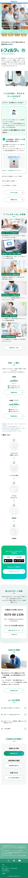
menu (1, 1)
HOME (3, 864)
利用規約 (3, 873)
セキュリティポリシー (6, 871)
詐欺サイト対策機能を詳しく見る (11, 170)
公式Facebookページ (14, 860)
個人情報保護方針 (5, 870)
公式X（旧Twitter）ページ (8, 860)
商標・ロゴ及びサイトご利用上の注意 (9, 868)
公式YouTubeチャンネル (19, 860)
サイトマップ (4, 866)
